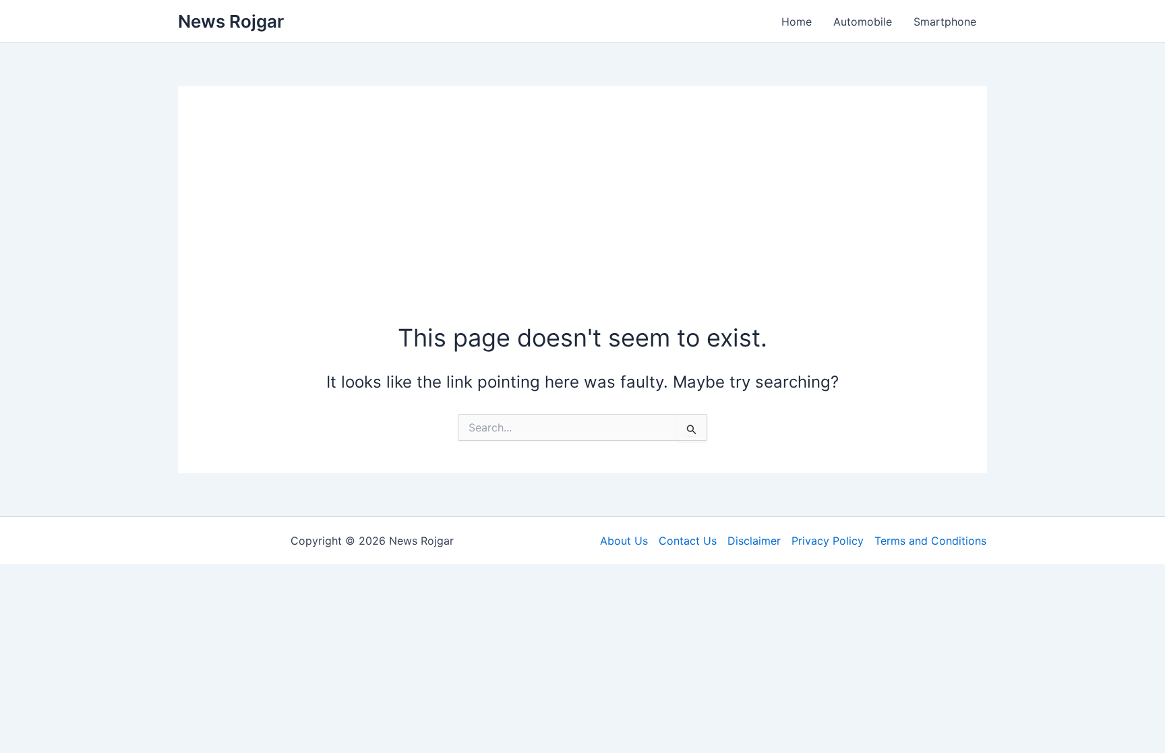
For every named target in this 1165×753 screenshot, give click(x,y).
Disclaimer (754, 540)
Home (796, 21)
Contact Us (688, 540)
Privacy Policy (827, 540)
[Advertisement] (582, 219)
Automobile (862, 21)
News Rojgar (231, 21)
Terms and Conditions (930, 540)
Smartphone (945, 21)
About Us (624, 540)
